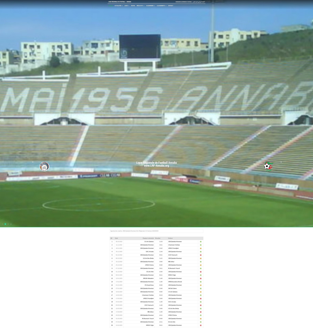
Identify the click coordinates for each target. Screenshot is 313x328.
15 (112, 288)
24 (112, 318)
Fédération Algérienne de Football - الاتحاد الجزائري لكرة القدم (190, 1)
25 (112, 322)
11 (112, 275)
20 (112, 305)
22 (112, 312)
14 (112, 285)
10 (112, 271)
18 (112, 298)
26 (112, 325)
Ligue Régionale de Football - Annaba (119, 2)
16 (112, 291)
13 (112, 281)
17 (112, 295)
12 (112, 278)
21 (112, 308)
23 (112, 315)
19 (112, 302)
